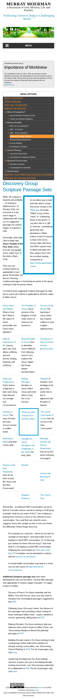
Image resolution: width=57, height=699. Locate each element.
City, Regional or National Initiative (23, 157)
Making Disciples (14, 122)
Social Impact (13, 171)
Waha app (34, 210)
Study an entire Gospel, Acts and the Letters (28, 415)
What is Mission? (13, 98)
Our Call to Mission (15, 105)
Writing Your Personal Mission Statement (29, 175)
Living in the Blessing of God (45, 476)
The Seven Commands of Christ (47, 415)
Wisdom (25, 465)
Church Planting (16, 143)
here (15, 652)
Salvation (44, 378)
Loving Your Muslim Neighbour (21, 119)
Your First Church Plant (18, 154)
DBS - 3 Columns (16, 129)
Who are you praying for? (19, 126)
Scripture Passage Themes (20, 136)
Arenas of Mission (15, 108)
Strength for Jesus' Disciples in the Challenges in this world (28, 445)
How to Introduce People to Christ (22, 116)
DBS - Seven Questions (19, 133)
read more (9, 85)
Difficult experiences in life (9, 342)
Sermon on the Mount (25, 556)
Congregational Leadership (20, 168)
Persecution (47, 349)
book (36, 690)
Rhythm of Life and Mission (20, 178)
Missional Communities (17, 161)
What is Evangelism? (16, 112)
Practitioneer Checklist (18, 147)
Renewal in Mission (17, 164)
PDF (14, 602)
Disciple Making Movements (20, 140)
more (40, 688)
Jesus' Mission (12, 102)
